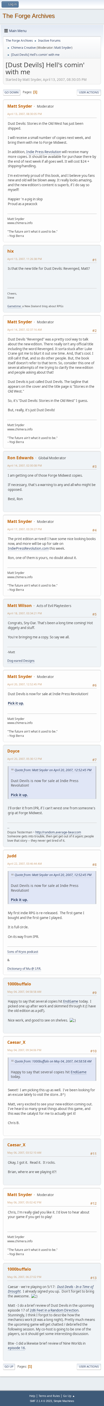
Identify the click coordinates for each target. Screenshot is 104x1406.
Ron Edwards (20, 457)
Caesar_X (16, 1042)
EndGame (70, 1001)
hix (10, 251)
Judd (11, 856)
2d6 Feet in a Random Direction (54, 1310)
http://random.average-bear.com (58, 832)
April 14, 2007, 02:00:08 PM (24, 465)
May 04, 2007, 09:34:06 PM (24, 1050)
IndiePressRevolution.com (28, 548)
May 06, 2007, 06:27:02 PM (24, 1277)
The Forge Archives (29, 15)
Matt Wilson (19, 605)
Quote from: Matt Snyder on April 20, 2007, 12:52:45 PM (53, 770)
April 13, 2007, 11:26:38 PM (24, 259)
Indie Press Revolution (43, 152)
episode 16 (16, 1348)
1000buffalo (19, 984)
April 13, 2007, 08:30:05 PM (24, 114)
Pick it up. (16, 703)
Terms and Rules (49, 1396)
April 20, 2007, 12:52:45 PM (24, 684)
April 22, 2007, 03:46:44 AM (24, 863)
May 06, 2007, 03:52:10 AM (24, 1152)
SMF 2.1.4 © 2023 (41, 1400)
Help (32, 1396)
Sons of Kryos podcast (22, 952)
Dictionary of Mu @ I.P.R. (24, 968)
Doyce (13, 751)
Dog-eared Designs (21, 661)
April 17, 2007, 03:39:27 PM (24, 529)
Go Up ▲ (69, 1396)
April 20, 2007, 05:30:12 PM (24, 759)
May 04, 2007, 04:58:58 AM (24, 991)
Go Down (12, 92)
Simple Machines (64, 1400)
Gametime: (14, 306)
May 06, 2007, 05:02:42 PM (24, 1202)
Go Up (9, 1366)
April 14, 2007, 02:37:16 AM (24, 329)
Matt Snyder (62, 47)
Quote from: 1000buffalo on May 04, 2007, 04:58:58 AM (53, 1061)
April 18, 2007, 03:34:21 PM (24, 613)
